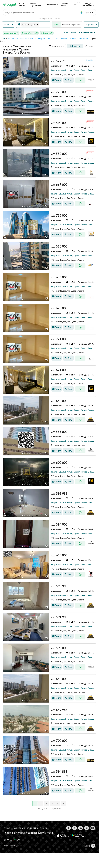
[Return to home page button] (10, 5)
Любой (57, 24)
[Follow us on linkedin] (80, 828)
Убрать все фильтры (69, 32)
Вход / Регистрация (88, 4)
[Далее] (64, 803)
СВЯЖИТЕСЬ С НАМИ (37, 828)
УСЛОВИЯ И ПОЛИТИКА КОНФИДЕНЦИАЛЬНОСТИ (28, 833)
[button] (8, 24)
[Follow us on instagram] (86, 828)
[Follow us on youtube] (92, 828)
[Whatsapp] (80, 80)
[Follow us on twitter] (74, 828)
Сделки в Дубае (64, 4)
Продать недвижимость (36, 4)
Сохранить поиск (87, 32)
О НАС (7, 828)
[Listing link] (49, 71)
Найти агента (22, 4)
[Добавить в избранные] (46, 82)
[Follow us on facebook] (68, 828)
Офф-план (76, 24)
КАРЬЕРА (18, 828)
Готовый (66, 24)
